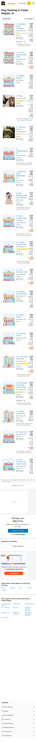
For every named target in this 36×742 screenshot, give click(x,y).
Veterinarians (17, 604)
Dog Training (19, 30)
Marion (3, 588)
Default (30, 19)
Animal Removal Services (6, 604)
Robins (30, 588)
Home (3, 480)
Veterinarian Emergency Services (28, 614)
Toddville (3, 590)
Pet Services (27, 98)
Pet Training (27, 59)
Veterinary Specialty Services (28, 609)
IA (7, 480)
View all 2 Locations (30, 102)
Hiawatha (12, 588)
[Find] (29, 3)
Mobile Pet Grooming (16, 613)
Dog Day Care (5, 612)
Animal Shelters (29, 604)
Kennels (15, 607)
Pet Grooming (28, 246)
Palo (20, 588)
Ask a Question (19, 546)
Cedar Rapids (13, 480)
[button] (33, 3)
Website (18, 35)
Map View (7, 18)
